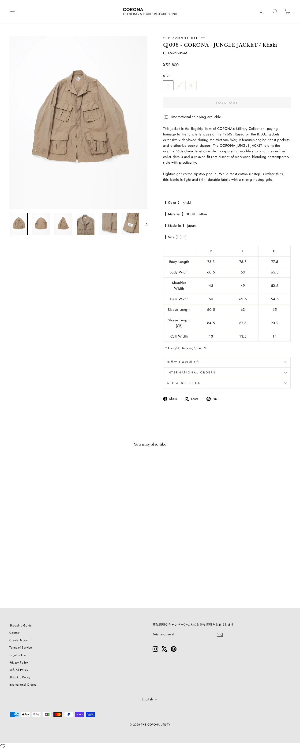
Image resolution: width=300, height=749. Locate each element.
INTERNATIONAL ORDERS (191, 372)
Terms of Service (20, 647)
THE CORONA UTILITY (184, 38)
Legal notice (17, 655)
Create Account (19, 640)
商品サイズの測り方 (183, 362)
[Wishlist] (3, 746)
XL (191, 85)
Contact (14, 632)
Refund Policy (18, 670)
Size (167, 76)
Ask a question (184, 383)
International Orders (22, 684)
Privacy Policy (18, 662)
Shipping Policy (19, 677)
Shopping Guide (20, 625)
